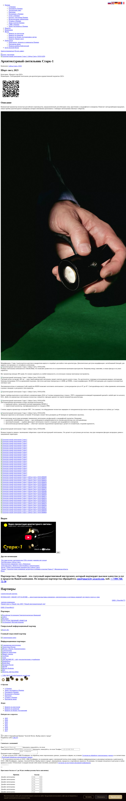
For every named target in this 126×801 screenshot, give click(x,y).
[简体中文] (119, 3)
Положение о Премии (16, 14)
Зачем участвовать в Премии (18, 26)
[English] (112, 3)
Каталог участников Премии (18, 17)
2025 (6, 718)
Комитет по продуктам (16, 33)
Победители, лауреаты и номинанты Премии (24, 42)
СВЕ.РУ (15, 737)
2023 (6, 722)
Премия (7, 5)
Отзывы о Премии (15, 21)
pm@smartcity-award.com (90, 578)
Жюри (7, 31)
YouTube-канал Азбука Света (11, 562)
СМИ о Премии (14, 24)
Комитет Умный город (16, 39)
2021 (6, 725)
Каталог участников (7, 54)
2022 (6, 723)
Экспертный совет (15, 10)
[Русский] (109, 3)
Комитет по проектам (16, 35)
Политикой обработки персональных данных (17, 757)
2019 (6, 729)
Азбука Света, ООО (15, 66)
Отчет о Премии (14, 15)
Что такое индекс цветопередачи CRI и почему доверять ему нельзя (24, 560)
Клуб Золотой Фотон (12, 47)
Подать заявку (19, 51)
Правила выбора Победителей (19, 46)
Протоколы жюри (15, 44)
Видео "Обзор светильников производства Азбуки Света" (20, 567)
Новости (8, 28)
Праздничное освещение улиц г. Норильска (15, 564)
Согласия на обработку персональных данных (97, 755)
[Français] (123, 3)
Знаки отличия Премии (16, 23)
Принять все (115, 797)
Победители (9, 40)
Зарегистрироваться (7, 51)
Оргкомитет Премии (16, 8)
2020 (6, 727)
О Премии (12, 7)
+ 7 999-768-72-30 (7, 675)
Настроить (89, 797)
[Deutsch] (116, 3)
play (58, 552)
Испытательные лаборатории (18, 19)
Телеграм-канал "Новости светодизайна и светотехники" (20, 565)
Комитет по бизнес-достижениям (16, 710)
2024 (6, 720)
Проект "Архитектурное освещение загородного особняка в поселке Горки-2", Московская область (34, 569)
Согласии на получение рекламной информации (74, 763)
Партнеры (12, 12)
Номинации (9, 30)
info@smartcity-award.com (21, 675)
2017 (6, 731)
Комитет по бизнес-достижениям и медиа (23, 37)
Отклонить (101, 797)
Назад (3, 571)
